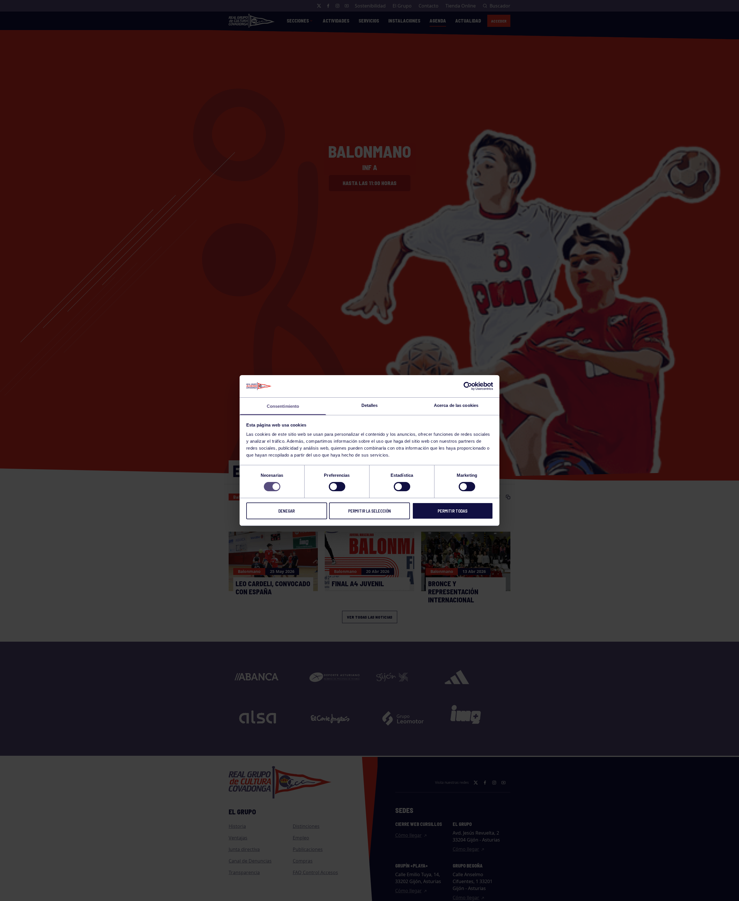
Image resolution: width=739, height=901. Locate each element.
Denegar (286, 510)
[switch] (337, 486)
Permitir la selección (369, 510)
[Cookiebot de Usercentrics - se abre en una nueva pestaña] (468, 386)
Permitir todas (452, 510)
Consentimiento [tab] (283, 406)
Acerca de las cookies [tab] (456, 405)
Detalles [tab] (369, 405)
